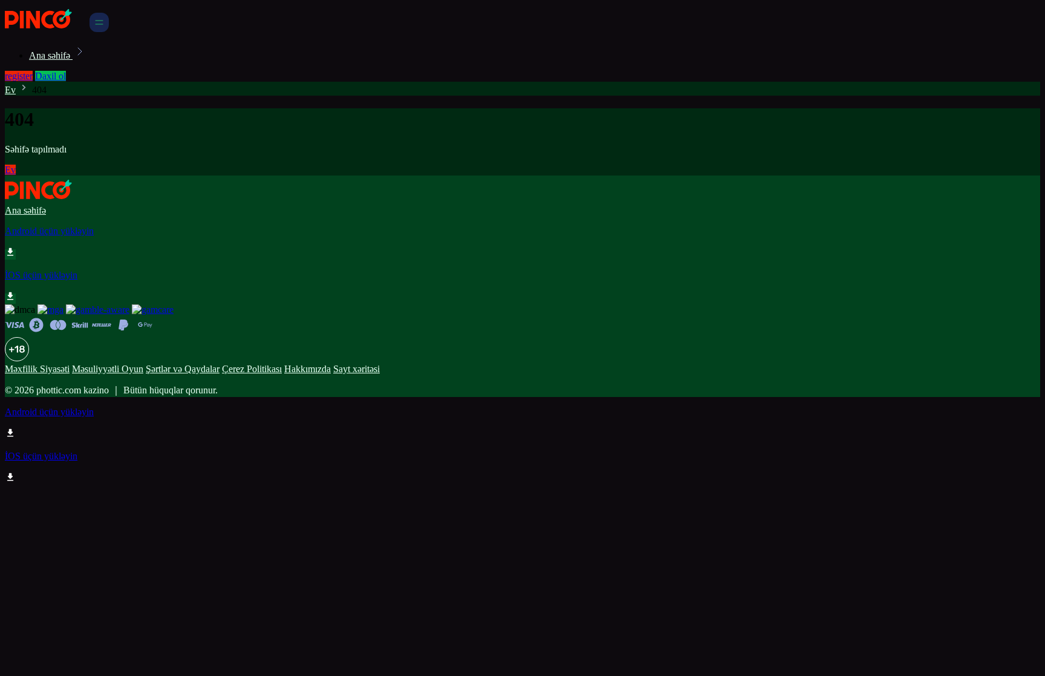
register (19, 76)
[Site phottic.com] (46, 29)
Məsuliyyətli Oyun (107, 369)
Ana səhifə (51, 55)
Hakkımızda (307, 369)
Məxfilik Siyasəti (37, 369)
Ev (10, 90)
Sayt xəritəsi (356, 369)
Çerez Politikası (252, 369)
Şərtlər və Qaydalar (183, 369)
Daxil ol (50, 76)
